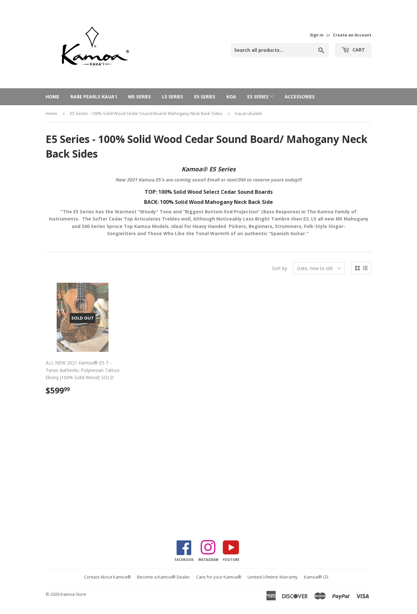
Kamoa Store (73, 594)
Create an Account (352, 34)
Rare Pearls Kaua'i (93, 96)
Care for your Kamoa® (218, 577)
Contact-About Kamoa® (107, 577)
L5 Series (172, 96)
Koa (231, 96)
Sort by (279, 268)
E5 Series (204, 96)
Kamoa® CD (316, 577)
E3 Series (258, 96)
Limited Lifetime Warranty (273, 577)
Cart (358, 50)
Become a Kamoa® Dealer (163, 577)
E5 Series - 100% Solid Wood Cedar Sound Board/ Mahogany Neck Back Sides (146, 113)
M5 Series (139, 96)
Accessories (300, 96)
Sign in (317, 34)
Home (52, 96)
